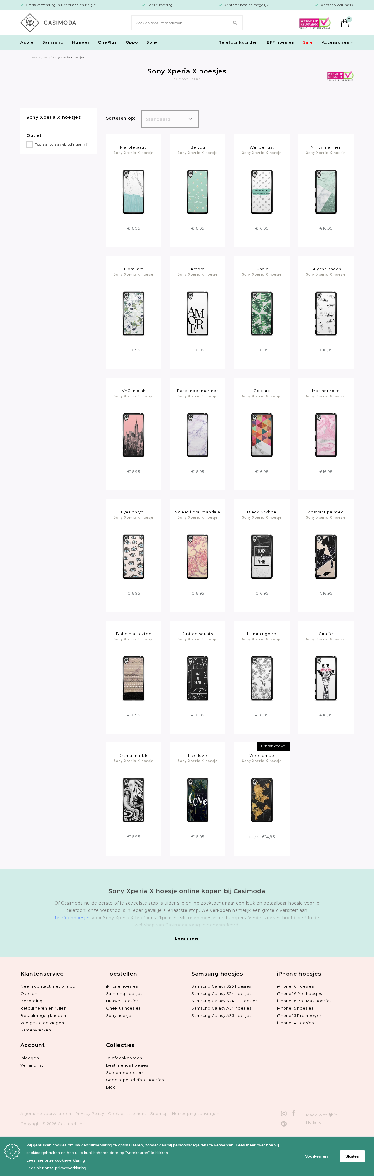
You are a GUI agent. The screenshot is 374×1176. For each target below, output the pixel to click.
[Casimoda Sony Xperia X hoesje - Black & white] (262, 556)
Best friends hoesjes (127, 1065)
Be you (197, 147)
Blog (111, 1087)
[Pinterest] (284, 1124)
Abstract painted (326, 512)
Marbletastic (133, 147)
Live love (197, 755)
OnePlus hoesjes (123, 1008)
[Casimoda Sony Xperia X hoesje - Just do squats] (198, 678)
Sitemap (159, 1113)
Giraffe (326, 633)
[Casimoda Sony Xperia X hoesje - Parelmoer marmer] (198, 434)
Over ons (29, 993)
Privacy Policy (89, 1113)
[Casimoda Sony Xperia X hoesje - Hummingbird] (262, 678)
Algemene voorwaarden (45, 1113)
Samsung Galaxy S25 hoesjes (221, 986)
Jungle (262, 269)
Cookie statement (127, 1113)
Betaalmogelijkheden (43, 1015)
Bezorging (31, 1000)
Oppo (132, 42)
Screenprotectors (125, 1072)
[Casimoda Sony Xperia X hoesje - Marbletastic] (133, 191)
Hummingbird (261, 633)
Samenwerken (35, 1030)
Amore (198, 269)
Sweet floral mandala (197, 512)
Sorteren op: (120, 118)
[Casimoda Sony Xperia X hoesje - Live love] (198, 799)
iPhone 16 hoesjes (295, 986)
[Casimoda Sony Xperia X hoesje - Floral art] (133, 313)
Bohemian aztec (133, 633)
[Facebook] (294, 1113)
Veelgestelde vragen (42, 1022)
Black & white (261, 512)
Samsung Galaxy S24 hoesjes (221, 993)
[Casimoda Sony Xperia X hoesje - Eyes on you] (133, 556)
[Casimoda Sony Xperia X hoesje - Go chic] (262, 434)
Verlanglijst (31, 1065)
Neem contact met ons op (47, 986)
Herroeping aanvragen (195, 1113)
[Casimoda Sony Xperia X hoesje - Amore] (198, 313)
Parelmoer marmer (197, 390)
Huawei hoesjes (122, 1000)
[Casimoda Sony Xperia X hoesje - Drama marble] (133, 799)
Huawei (80, 42)
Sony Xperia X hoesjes (53, 117)
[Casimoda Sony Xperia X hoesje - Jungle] (262, 313)
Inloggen (29, 1057)
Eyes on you (133, 512)
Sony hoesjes (120, 1015)
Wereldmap (261, 755)
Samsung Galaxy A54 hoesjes (221, 1008)
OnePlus (107, 42)
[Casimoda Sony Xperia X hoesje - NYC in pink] (133, 434)
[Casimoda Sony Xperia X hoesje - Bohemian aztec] (133, 678)
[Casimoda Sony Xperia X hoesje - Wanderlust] (262, 191)
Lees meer (187, 938)
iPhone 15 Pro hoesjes (299, 1015)
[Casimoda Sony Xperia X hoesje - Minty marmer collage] (326, 191)
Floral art (133, 269)
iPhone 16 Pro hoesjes (299, 993)
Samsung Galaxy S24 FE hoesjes (224, 1000)
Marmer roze (326, 390)
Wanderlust (262, 147)
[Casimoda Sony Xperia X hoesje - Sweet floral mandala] (198, 556)
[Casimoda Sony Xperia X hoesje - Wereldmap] (262, 799)
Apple (27, 42)
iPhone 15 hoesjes (295, 1008)
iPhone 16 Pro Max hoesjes (304, 1000)
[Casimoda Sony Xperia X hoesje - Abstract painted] (326, 556)
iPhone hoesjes (122, 986)
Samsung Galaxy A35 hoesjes (221, 1015)
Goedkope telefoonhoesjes (135, 1079)
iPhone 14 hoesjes (295, 1022)
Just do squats (198, 633)
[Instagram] (284, 1113)
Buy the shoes (326, 269)
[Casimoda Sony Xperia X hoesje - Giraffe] (326, 678)
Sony (151, 42)
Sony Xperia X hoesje (133, 152)
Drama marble (133, 755)
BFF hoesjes (280, 42)
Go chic (262, 390)
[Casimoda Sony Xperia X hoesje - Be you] (198, 191)
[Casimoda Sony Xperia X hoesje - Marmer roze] (326, 434)
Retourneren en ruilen (43, 1008)
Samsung (53, 42)
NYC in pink (133, 390)
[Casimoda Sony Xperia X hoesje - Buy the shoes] (326, 313)
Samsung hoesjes (124, 993)
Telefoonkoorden (238, 42)
